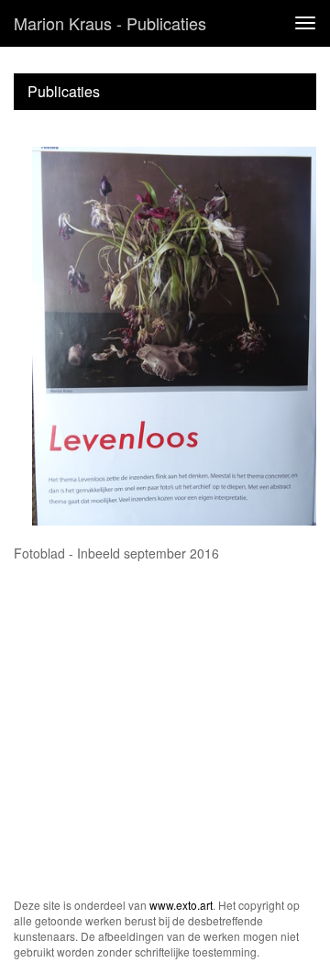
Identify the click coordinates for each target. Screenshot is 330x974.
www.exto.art (181, 905)
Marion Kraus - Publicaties (110, 23)
